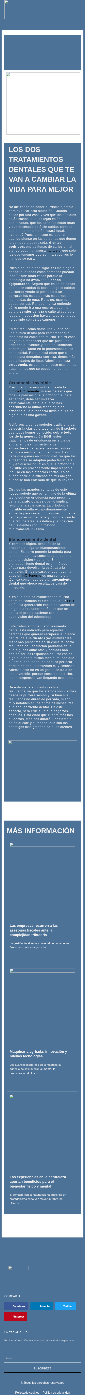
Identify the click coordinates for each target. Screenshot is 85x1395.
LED (70, 601)
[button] (78, 9)
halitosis (53, 250)
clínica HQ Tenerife (24, 391)
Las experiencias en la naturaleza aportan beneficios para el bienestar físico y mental (38, 1181)
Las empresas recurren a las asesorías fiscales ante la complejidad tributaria (34, 930)
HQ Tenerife (31, 575)
